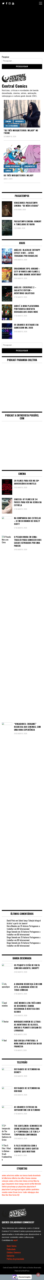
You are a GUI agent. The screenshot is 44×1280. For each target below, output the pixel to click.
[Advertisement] (22, 30)
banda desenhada (34, 1175)
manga (21, 1183)
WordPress (25, 1270)
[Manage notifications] (38, 1275)
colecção (5, 1181)
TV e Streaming (12, 125)
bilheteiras (7, 1178)
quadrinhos (35, 1189)
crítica (16, 1181)
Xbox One (5, 1195)
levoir (17, 1183)
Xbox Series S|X (14, 1195)
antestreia (10, 1175)
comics (11, 1181)
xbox (37, 1192)
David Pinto (11, 920)
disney (25, 1181)
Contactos (10, 1255)
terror (20, 1192)
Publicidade (11, 1249)
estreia (30, 1181)
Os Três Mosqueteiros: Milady (18, 175)
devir (21, 1181)
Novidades (19, 121)
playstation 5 (6, 1189)
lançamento (10, 1183)
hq (38, 1181)
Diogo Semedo (12, 931)
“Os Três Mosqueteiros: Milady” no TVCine (21, 131)
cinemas (34, 1178)
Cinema (8, 121)
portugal (14, 1189)
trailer (25, 1192)
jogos (4, 1183)
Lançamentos (29, 166)
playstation (22, 1186)
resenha (4, 1192)
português (21, 1189)
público (28, 1189)
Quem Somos (11, 1245)
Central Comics (14, 86)
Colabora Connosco (14, 1252)
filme (35, 1181)
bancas (25, 1175)
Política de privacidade (15, 1258)
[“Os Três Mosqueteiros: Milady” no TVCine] (22, 113)
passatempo (11, 1186)
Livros (8, 170)
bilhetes (15, 1178)
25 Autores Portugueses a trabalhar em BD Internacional (23, 927)
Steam (15, 1192)
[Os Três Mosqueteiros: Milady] (22, 158)
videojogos (31, 1192)
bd (3, 1178)
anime (4, 1175)
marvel (26, 1183)
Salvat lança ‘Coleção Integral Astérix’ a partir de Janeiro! (24, 922)
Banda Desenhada (13, 166)
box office (21, 1178)
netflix (32, 1183)
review (10, 1192)
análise (16, 1175)
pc (17, 1186)
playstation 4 (31, 1186)
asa (21, 1175)
